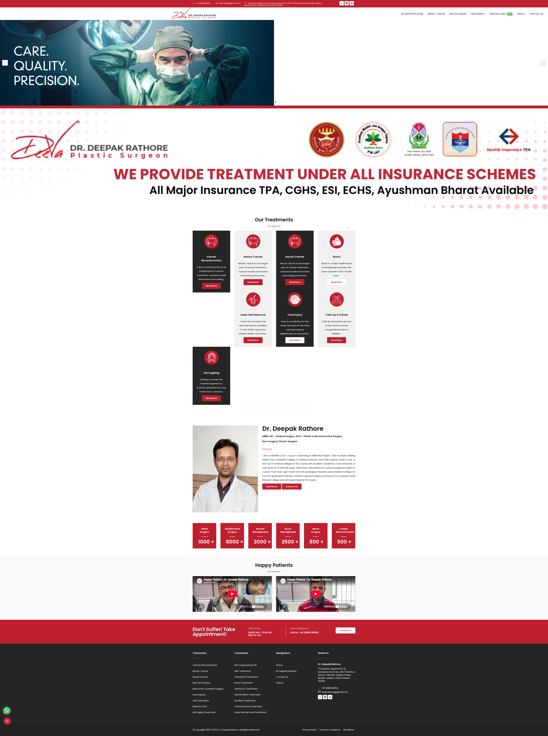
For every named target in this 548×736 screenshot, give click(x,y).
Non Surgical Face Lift (245, 665)
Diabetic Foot (200, 706)
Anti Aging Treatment (204, 712)
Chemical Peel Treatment (248, 706)
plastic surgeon (288, 455)
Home (279, 665)
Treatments (478, 13)
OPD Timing (254, 628)
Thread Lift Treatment (246, 676)
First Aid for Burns (202, 682)
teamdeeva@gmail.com (335, 691)
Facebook (342, 3)
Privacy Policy (309, 729)
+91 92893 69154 (329, 688)
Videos (521, 13)
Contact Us (536, 13)
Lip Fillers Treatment (245, 700)
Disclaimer (348, 729)
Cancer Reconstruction (205, 665)
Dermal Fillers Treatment (247, 694)
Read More (211, 285)
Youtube (351, 3)
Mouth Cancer (457, 13)
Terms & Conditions (329, 729)
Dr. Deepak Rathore (412, 13)
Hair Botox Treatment (245, 688)
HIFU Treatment (242, 671)
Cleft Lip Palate (201, 700)
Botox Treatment (243, 682)
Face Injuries (199, 694)
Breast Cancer (436, 13)
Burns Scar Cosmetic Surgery (208, 688)
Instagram (346, 3)
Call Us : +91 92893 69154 (304, 632)
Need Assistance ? (300, 628)
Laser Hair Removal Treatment (250, 712)
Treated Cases (500, 13)
